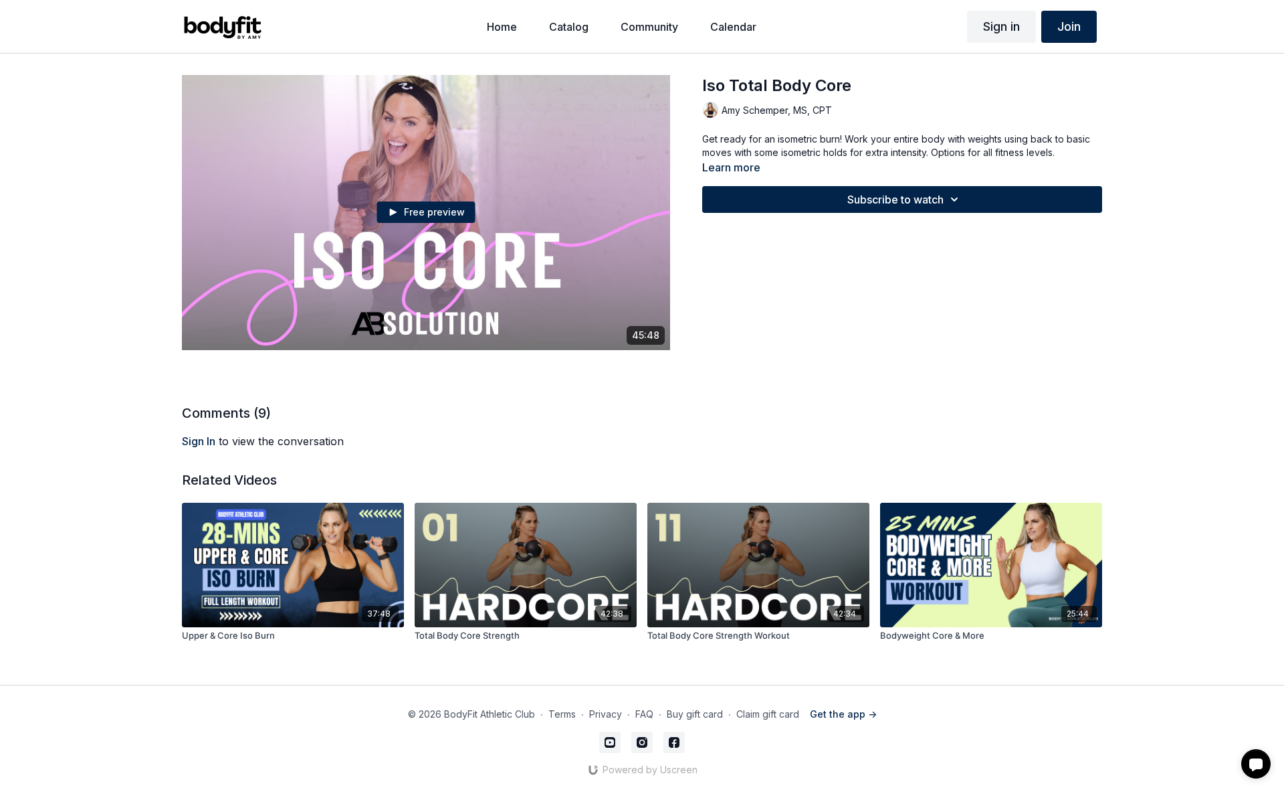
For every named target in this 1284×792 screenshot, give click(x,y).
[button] (1256, 764)
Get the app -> (843, 714)
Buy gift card (695, 714)
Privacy (605, 714)
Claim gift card (767, 714)
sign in (198, 441)
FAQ (644, 714)
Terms (562, 714)
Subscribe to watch (895, 199)
